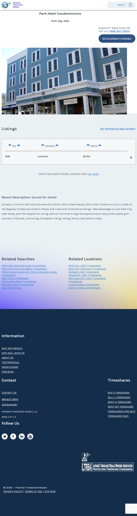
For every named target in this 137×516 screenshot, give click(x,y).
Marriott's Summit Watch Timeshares (24, 268)
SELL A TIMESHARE (119, 397)
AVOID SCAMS (10, 367)
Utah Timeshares (12, 287)
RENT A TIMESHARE (119, 402)
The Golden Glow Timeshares (19, 281)
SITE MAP (50, 491)
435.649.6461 (9, 404)
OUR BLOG (8, 371)
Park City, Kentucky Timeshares (87, 268)
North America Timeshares (84, 287)
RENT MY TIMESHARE (120, 406)
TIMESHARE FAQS (118, 416)
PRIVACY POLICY (13, 491)
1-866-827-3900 (119, 31)
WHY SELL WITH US (13, 353)
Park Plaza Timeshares (15, 278)
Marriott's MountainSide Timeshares (24, 265)
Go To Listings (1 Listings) (116, 38)
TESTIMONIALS (10, 362)
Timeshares (75, 281)
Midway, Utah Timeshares (83, 272)
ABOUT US (7, 357)
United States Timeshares (83, 284)
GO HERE (93, 174)
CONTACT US (9, 392)
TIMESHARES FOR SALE (121, 411)
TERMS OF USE (33, 491)
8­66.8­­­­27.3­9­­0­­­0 (10, 399)
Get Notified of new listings (117, 128)
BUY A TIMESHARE (118, 392)
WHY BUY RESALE (12, 348)
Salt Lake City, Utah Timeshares (87, 278)
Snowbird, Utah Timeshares (85, 275)
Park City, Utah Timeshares (18, 284)
